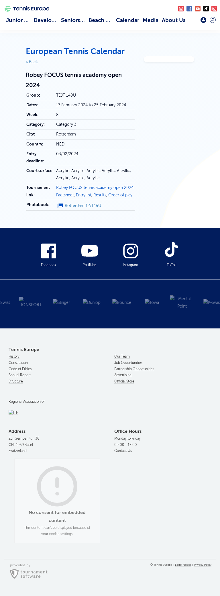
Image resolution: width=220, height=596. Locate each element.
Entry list (83, 195)
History (14, 356)
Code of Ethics (20, 369)
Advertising (122, 375)
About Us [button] (174, 20)
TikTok (206, 8)
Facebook (189, 8)
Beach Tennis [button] (101, 20)
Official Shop (191, 22)
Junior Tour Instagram (181, 8)
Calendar (127, 20)
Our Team (122, 356)
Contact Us (123, 451)
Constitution (18, 363)
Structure (16, 381)
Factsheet (65, 195)
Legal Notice (183, 564)
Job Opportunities (128, 363)
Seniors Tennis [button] (74, 20)
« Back (32, 62)
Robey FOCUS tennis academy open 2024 (94, 188)
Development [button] (46, 20)
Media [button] (150, 20)
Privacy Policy (202, 564)
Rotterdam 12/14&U (83, 206)
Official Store (124, 381)
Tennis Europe (24, 15)
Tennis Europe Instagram (214, 8)
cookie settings (60, 534)
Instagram (130, 265)
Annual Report (20, 375)
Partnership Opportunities (134, 369)
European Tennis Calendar (75, 51)
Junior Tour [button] (19, 20)
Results (99, 195)
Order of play (120, 195)
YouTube (198, 8)
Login (203, 20)
